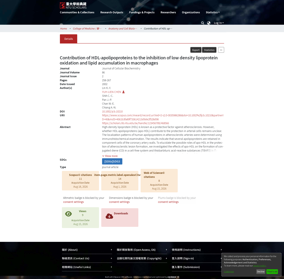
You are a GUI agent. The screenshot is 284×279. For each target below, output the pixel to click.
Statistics (209, 50)
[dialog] (251, 264)
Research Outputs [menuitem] (111, 12)
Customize (229, 271)
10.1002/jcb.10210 (112, 111)
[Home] (126, 4)
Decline (260, 271)
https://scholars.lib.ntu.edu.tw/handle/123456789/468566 (135, 123)
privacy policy (259, 265)
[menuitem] (213, 12)
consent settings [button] (73, 202)
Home (63, 28)
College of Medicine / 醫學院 (87, 28)
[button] (110, 156)
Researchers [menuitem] (168, 12)
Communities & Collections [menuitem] (77, 12)
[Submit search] (202, 23)
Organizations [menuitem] (191, 12)
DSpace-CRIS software (122, 276)
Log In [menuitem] (218, 23)
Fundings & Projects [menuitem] (142, 12)
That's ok (272, 271)
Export (196, 50)
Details (68, 39)
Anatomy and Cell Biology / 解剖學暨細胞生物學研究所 (123, 28)
